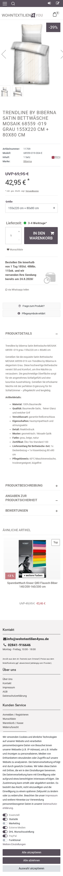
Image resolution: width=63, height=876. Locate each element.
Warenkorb (9, 723)
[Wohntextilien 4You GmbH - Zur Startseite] (22, 14)
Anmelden (8, 714)
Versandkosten (32, 191)
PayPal (13, 836)
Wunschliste (16, 249)
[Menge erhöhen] (19, 231)
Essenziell (14, 815)
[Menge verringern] (19, 240)
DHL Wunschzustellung (21, 831)
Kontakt (7, 683)
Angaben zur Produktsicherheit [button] (21, 498)
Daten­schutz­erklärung (15, 695)
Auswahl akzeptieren (31, 868)
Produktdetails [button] (18, 333)
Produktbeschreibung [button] (24, 485)
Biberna (27, 161)
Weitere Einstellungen (14, 844)
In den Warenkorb (41, 235)
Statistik (13, 819)
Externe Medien (17, 827)
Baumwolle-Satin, (32, 408)
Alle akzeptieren (31, 852)
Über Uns (7, 679)
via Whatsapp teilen (18, 289)
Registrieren (22, 714)
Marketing (14, 823)
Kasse (20, 723)
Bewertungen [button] (16, 510)
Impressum (9, 687)
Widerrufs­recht (11, 727)
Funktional (14, 840)
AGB (5, 691)
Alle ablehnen (31, 860)
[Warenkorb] (54, 14)
